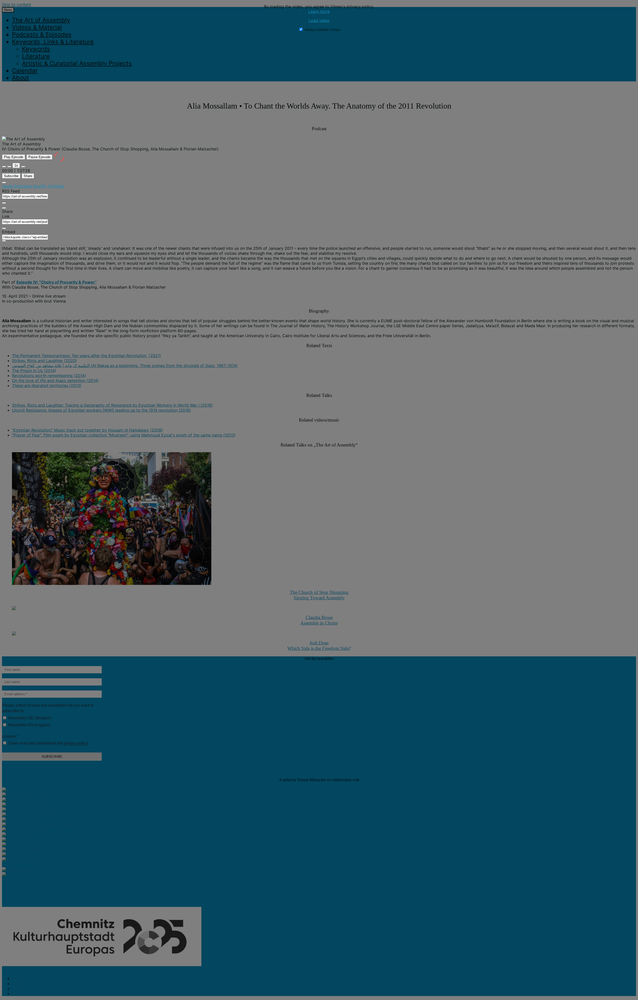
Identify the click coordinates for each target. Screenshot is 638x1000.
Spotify (40, 186)
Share (28, 176)
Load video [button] (319, 20)
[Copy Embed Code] (4, 241)
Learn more (319, 11)
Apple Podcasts (17, 186)
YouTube (56, 186)
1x (16, 165)
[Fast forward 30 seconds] (23, 166)
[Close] (4, 182)
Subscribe (11, 176)
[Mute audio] (4, 166)
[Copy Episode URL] (4, 228)
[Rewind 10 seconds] (9, 166)
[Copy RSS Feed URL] (4, 203)
